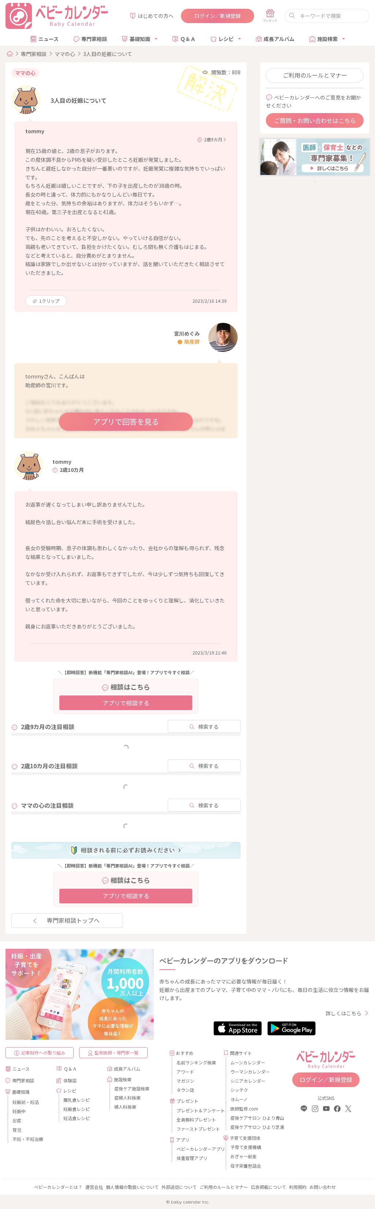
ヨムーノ (239, 1099)
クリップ (49, 301)
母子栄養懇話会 (245, 1166)
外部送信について (179, 1187)
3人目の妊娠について (107, 53)
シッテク (239, 1090)
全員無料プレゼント (196, 1119)
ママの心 (65, 53)
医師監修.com (244, 1108)
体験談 (70, 1080)
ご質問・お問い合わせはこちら (315, 120)
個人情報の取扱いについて (132, 1187)
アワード (185, 1071)
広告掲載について (268, 1187)
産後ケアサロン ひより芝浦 (251, 1127)
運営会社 (94, 1187)
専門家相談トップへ (73, 920)
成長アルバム (279, 39)
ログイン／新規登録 (217, 15)
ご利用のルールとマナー (315, 75)
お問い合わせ (322, 1187)
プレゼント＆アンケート (197, 1110)
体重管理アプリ (192, 1158)
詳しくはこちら (343, 1013)
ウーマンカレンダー (250, 1071)
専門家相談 (94, 39)
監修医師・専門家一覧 (116, 1052)
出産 (16, 1120)
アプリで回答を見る (126, 421)
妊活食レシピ (76, 1118)
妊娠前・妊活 (25, 1102)
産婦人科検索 (127, 1097)
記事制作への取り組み (43, 1052)
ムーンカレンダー (247, 1062)
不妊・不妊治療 (27, 1139)
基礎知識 (140, 39)
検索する (208, 726)
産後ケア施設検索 (131, 1088)
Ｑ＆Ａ (188, 39)
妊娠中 (19, 1111)
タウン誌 (185, 1090)
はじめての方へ (156, 15)
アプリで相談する (126, 702)
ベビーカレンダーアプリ (197, 1149)
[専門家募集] (315, 156)
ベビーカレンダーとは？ (58, 1187)
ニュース (48, 39)
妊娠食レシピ (76, 1109)
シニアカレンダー (248, 1081)
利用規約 (298, 1187)
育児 (16, 1130)
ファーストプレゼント (197, 1129)
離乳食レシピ (76, 1100)
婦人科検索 (125, 1107)
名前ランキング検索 (196, 1062)
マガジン (185, 1081)
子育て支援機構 (245, 1147)
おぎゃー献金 (243, 1156)
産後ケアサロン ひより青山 (251, 1118)
